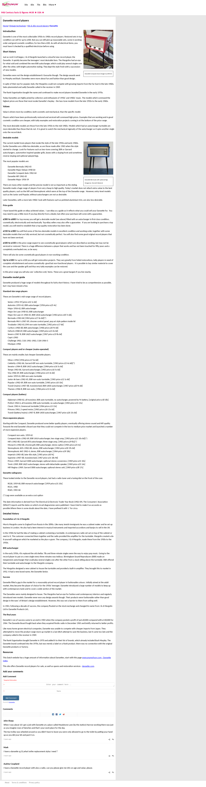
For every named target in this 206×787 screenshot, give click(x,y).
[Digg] (53, 714)
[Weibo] (64, 714)
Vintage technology (17, 26)
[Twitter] (60, 714)
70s (38, 5)
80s (44, 5)
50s (26, 5)
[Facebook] (57, 714)
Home (5, 26)
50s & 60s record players (38, 26)
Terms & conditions (19, 783)
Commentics (12, 702)
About (7, 783)
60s (32, 5)
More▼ (53, 5)
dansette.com (88, 666)
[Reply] (113, 740)
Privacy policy (34, 783)
